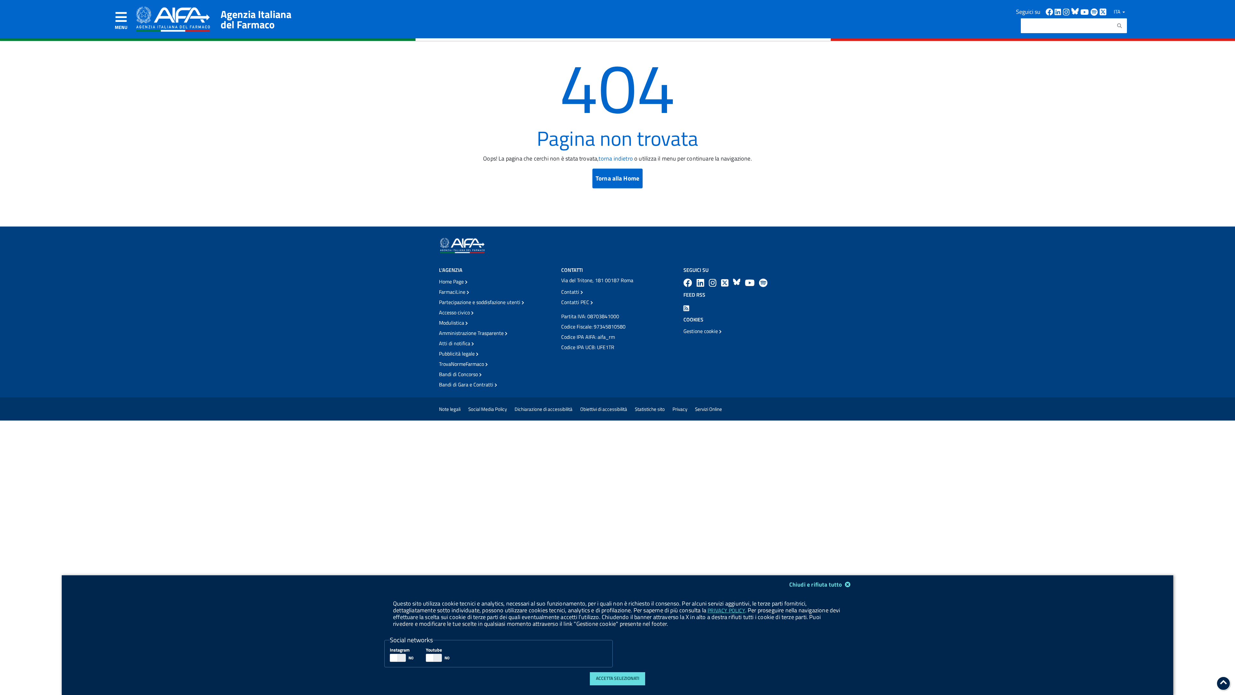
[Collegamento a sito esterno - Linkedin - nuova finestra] (1059, 11)
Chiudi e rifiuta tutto (816, 584)
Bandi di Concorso (459, 374)
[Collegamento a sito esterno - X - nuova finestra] (1103, 11)
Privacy (679, 409)
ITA (1118, 11)
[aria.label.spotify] (763, 282)
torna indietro (616, 158)
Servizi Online (708, 409)
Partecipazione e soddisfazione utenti (480, 302)
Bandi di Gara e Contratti (467, 384)
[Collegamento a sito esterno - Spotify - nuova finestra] (1095, 11)
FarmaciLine (453, 292)
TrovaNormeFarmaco (462, 364)
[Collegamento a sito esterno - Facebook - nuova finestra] (1050, 11)
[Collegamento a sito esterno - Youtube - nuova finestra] (1085, 11)
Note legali (450, 409)
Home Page (452, 281)
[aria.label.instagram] (713, 282)
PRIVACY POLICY (726, 610)
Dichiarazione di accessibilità (543, 409)
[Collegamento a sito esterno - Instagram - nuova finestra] (1067, 11)
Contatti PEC (575, 302)
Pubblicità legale (457, 353)
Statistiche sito (650, 409)
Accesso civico (455, 312)
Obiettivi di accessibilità (603, 409)
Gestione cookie (701, 331)
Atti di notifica (455, 343)
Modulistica (452, 323)
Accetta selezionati (617, 678)
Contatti (571, 292)
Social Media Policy (487, 409)
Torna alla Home (617, 178)
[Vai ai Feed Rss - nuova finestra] (686, 307)
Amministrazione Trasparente (472, 333)
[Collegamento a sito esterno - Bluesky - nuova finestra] (1075, 11)
